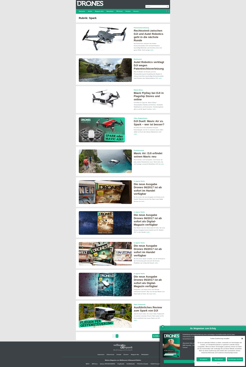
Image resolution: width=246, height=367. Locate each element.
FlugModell (120, 364)
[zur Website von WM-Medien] (123, 347)
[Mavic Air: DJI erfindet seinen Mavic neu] (105, 161)
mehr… (152, 50)
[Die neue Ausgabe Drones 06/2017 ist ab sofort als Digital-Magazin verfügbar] (105, 223)
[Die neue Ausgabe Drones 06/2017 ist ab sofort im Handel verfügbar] (105, 192)
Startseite (82, 11)
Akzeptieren (203, 359)
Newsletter (110, 11)
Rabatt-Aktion (138, 90)
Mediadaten (145, 354)
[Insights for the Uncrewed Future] (89, 3)
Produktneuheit (139, 150)
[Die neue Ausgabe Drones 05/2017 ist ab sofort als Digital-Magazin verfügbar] (105, 284)
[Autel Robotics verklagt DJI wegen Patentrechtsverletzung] (105, 70)
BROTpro (95, 364)
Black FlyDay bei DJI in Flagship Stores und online (149, 96)
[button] (242, 338)
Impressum (101, 354)
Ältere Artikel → (159, 336)
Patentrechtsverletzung (141, 27)
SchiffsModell (130, 364)
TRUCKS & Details (142, 364)
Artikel (90, 11)
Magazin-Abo (99, 11)
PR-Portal (119, 11)
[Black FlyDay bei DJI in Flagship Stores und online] (105, 98)
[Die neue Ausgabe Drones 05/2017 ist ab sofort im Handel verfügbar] (105, 253)
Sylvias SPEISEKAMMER (107, 364)
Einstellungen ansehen (235, 359)
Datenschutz (110, 354)
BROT (88, 364)
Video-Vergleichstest (140, 118)
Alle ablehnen (219, 359)
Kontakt (119, 354)
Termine (128, 11)
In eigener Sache (139, 181)
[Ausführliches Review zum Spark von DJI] (105, 315)
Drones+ (136, 11)
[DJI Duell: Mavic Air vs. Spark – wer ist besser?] (102, 129)
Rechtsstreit (138, 59)
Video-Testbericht (139, 304)
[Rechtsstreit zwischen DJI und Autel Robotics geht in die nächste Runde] (105, 38)
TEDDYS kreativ (155, 364)
